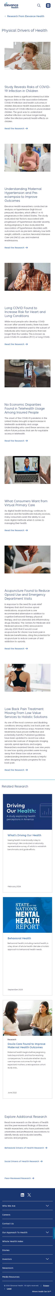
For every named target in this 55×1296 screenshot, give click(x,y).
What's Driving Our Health (24, 835)
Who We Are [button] (8, 1206)
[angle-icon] (6, 17)
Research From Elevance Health (25, 16)
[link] (16, 128)
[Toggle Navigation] (38, 5)
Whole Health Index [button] (12, 1241)
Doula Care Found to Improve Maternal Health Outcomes (26, 1045)
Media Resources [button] (10, 1277)
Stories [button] (5, 1250)
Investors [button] (7, 1259)
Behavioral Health (19, 938)
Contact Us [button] (8, 1223)
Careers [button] (6, 1214)
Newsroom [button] (7, 1268)
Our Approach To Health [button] (14, 1232)
